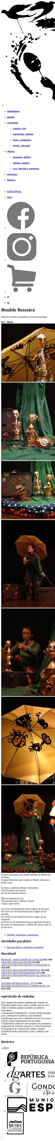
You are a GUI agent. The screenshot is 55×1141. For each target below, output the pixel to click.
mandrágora (13, 111)
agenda (10, 117)
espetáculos (12, 123)
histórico (11, 180)
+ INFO (5, 1048)
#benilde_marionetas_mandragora (22, 935)
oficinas (11, 151)
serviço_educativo (22, 145)
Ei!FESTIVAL (14, 191)
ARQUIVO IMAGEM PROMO (16, 962)
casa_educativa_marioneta (26, 168)
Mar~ (10, 197)
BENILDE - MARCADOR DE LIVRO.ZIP (22, 959)
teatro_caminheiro (22, 140)
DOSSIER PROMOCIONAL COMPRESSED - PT (25, 986)
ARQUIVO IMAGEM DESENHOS (18, 973)
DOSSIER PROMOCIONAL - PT (17, 983)
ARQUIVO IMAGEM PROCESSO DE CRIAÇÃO (26, 975)
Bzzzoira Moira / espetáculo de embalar (25, 947)
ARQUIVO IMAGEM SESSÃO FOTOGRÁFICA (25, 965)
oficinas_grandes (21, 163)
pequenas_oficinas (22, 157)
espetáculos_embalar (23, 134)
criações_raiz (19, 128)
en (8, 302)
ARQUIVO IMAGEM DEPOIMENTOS (20, 970)
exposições (12, 174)
